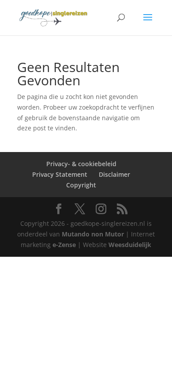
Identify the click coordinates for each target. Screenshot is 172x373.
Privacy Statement (59, 174)
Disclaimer (114, 174)
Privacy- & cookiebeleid (81, 164)
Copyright (81, 185)
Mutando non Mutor (94, 234)
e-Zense (64, 244)
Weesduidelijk (129, 244)
